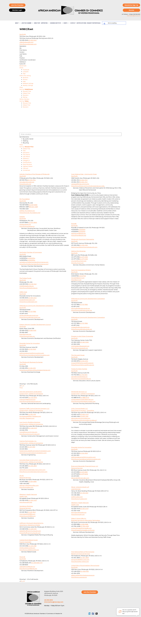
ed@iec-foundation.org (27, 211)
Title (24, 150)
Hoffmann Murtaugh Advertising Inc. (31, 523)
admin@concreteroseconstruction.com (32, 470)
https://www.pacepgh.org (79, 348)
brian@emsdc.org (25, 334)
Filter (21, 87)
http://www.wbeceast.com (28, 44)
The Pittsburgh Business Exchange (31, 362)
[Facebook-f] (93, 614)
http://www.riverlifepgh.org (28, 568)
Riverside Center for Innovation (30, 343)
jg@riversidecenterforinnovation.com (32, 353)
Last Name (26, 156)
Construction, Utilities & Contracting (31, 393)
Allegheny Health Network (28, 494)
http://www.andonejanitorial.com (30, 401)
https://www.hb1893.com (28, 516)
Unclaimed (26, 170)
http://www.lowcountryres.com (30, 434)
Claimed (25, 168)
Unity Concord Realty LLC (79, 408)
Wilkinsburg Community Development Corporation (88, 298)
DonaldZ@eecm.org (77, 278)
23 (23, 581)
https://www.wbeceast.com (28, 302)
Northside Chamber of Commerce (31, 252)
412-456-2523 (84, 493)
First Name (26, 154)
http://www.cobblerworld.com (29, 550)
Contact (73, 23)
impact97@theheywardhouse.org (82, 363)
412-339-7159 (32, 414)
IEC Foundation (25, 199)
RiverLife (22, 557)
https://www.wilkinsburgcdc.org (81, 310)
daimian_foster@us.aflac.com (29, 485)
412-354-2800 (84, 557)
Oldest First (26, 93)
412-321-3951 (31, 447)
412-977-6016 (84, 474)
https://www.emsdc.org (27, 336)
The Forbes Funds (25, 278)
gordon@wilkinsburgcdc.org (29, 315)
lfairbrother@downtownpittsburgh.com (84, 247)
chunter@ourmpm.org (78, 261)
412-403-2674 (32, 397)
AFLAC (22, 475)
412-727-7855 (83, 304)
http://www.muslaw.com (79, 499)
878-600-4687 (33, 207)
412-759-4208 (84, 526)
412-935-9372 (84, 361)
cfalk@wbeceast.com (26, 42)
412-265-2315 (32, 368)
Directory (37, 23)
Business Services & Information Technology (85, 520)
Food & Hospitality (25, 542)
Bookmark (23, 66)
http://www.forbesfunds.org (28, 288)
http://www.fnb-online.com (80, 561)
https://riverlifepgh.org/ (78, 235)
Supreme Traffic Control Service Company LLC (34, 408)
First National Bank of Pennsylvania (82, 552)
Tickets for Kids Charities (79, 369)
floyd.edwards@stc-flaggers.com (30, 416)
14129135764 (31, 258)
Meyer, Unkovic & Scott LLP (80, 487)
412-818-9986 (84, 524)
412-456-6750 (84, 571)
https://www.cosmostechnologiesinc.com (33, 453)
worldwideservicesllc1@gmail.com (82, 399)
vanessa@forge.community (80, 184)
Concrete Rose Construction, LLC (30, 460)
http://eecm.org (76, 280)
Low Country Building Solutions (30, 422)
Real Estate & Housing (78, 410)
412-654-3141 (83, 180)
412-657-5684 (32, 481)
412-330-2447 (84, 508)
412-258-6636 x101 (37, 563)
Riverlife (73, 223)
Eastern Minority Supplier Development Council (35, 324)
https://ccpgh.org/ (25, 184)
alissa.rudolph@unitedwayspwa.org (82, 575)
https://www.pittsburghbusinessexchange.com (35, 370)
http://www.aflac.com (26, 487)
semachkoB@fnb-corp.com (80, 559)
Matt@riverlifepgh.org (78, 233)
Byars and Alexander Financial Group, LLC (84, 466)
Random (25, 95)
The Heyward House (77, 355)
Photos (25, 79)
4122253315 (81, 229)
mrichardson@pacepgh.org (80, 346)
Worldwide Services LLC (79, 391)
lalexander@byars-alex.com (80, 478)
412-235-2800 (32, 466)
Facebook (26, 69)
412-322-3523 (32, 349)
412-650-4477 (84, 414)
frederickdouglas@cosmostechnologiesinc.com (35, 451)
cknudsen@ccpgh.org (27, 182)
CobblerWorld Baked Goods (29, 540)
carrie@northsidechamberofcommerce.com (34, 262)
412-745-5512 (83, 375)
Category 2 (26, 160)
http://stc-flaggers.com (27, 418)
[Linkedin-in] (89, 614)
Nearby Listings (28, 85)
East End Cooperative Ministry (81, 270)
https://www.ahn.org (77, 514)
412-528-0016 (32, 529)
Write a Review (24, 99)
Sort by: (26, 89)
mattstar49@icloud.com (27, 399)
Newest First (27, 91)
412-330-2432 (32, 500)
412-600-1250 (84, 416)
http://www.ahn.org (26, 502)
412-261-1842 (32, 512)
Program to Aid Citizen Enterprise (82, 336)
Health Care (23, 496)
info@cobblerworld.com (27, 548)
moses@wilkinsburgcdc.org (80, 327)
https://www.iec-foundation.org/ (30, 212)
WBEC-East (23, 292)
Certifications (27, 162)
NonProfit (23, 34)
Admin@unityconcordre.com (80, 418)
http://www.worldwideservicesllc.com (83, 401)
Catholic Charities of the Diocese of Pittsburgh (35, 174)
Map (24, 81)
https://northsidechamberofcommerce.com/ (34, 264)
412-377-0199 (83, 257)
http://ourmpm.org (77, 263)
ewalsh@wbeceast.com (27, 300)
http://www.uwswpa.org (79, 577)
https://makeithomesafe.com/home (82, 530)
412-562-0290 (84, 342)
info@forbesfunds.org (27, 286)
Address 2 (26, 158)
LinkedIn (26, 71)
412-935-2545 (32, 40)
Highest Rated (27, 166)
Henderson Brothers (26, 506)
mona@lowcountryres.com (28, 432)
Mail (24, 73)
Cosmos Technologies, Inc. (28, 441)
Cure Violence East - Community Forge (84, 174)
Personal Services (77, 468)
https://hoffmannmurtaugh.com (30, 533)
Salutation (26, 152)
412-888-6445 (84, 397)
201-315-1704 (32, 180)
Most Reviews (27, 164)
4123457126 (82, 276)
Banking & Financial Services (80, 554)
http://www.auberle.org (27, 226)
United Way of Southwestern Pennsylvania (85, 565)
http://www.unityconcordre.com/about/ (84, 420)
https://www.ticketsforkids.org (81, 378)
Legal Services (75, 489)
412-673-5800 (32, 222)
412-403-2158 (32, 546)
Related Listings (28, 83)
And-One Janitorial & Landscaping (31, 391)
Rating (25, 97)
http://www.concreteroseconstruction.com (33, 472)
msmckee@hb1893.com (27, 514)
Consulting (90, 410)
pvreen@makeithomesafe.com (81, 528)
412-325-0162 (83, 245)
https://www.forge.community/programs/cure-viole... (88, 186)
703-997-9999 (32, 205)
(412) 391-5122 (32, 284)
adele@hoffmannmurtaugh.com (30, 531)
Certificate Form (81, 23)
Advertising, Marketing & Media (30, 525)
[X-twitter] (97, 614)
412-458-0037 (32, 428)
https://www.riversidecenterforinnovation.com (35, 355)
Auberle (22, 216)
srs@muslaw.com (77, 497)
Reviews (25, 77)
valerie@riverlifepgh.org (27, 566)
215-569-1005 (32, 330)
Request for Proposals (93, 23)
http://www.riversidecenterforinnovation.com (86, 459)
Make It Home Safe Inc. (78, 518)
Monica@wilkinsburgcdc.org (80, 308)
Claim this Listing (25, 75)
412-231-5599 (83, 472)
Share (21, 68)
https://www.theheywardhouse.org (82, 365)
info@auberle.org (25, 224)
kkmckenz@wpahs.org (78, 512)
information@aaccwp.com (133, 15)
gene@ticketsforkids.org (79, 377)
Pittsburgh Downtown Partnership (82, 239)
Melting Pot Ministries (78, 251)
